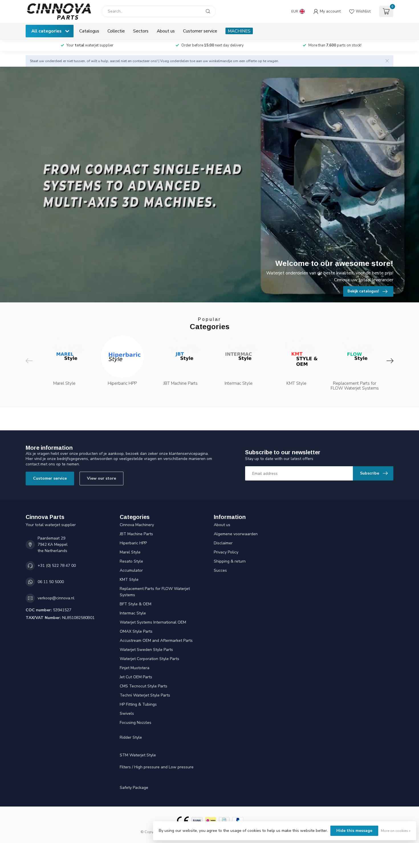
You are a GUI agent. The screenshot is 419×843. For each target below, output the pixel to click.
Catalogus (89, 31)
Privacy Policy (226, 552)
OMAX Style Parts (136, 631)
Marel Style (130, 552)
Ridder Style (131, 737)
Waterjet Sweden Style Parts (146, 649)
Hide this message (354, 830)
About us (166, 31)
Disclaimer (223, 543)
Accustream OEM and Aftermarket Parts (156, 640)
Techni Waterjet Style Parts (145, 695)
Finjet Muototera (134, 668)
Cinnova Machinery (137, 525)
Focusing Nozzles (135, 722)
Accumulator (131, 570)
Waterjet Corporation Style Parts (149, 658)
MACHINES (239, 31)
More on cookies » (395, 830)
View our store (101, 478)
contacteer (141, 60)
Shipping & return (230, 561)
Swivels (127, 713)
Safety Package (134, 787)
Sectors (141, 31)
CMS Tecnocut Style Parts (143, 686)
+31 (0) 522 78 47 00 (57, 565)
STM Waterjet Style (138, 755)
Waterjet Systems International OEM (153, 622)
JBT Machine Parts (136, 534)
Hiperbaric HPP (133, 543)
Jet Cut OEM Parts (136, 677)
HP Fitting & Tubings (138, 704)
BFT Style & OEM (135, 604)
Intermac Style (133, 613)
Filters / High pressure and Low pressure (157, 767)
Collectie (116, 31)
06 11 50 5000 (51, 582)
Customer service (200, 31)
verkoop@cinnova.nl (56, 598)
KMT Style (129, 579)
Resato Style (131, 561)
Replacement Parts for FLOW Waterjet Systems (155, 592)
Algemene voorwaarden (236, 534)
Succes (220, 570)
